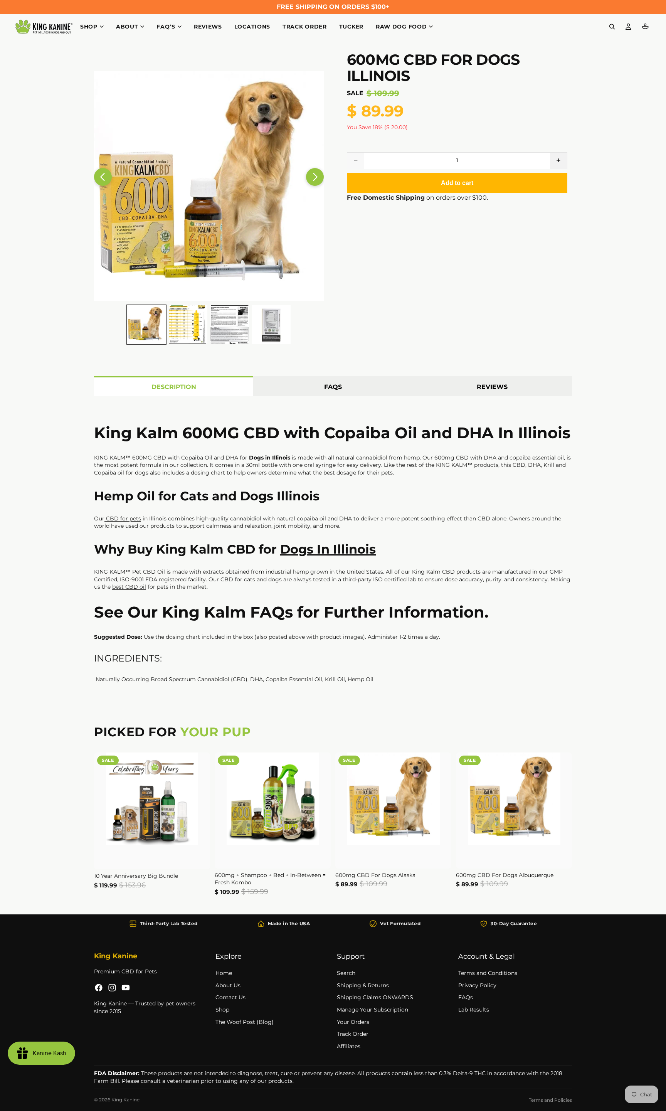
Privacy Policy (477, 985)
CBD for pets (122, 518)
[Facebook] (98, 987)
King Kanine (125, 1100)
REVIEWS (208, 26)
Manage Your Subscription (372, 1009)
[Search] (612, 26)
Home (223, 973)
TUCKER (351, 26)
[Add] (198, 857)
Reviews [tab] (492, 387)
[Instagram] (112, 987)
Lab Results (473, 1009)
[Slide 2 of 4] (188, 324)
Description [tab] (173, 387)
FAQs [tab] (333, 387)
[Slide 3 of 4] (229, 324)
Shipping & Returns (363, 985)
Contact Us (230, 997)
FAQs (465, 997)
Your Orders (353, 1021)
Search (346, 973)
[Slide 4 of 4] (271, 324)
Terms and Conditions (487, 973)
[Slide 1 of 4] (146, 324)
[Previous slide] (103, 177)
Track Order (352, 1033)
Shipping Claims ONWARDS (375, 997)
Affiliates (348, 1046)
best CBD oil (129, 586)
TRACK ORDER (305, 26)
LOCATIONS (252, 26)
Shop (222, 1009)
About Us (227, 985)
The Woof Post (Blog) (244, 1021)
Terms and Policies (550, 1100)
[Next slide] (315, 177)
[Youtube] (125, 987)
